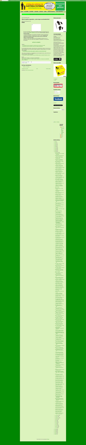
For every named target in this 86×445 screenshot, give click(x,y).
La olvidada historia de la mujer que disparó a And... (59, 339)
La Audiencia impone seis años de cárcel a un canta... (59, 376)
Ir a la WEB (26, 11)
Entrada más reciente (25, 68)
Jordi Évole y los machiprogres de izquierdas (59, 358)
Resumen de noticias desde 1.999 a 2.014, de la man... (59, 249)
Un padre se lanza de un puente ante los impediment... (59, 167)
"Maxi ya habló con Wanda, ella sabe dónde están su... (59, 384)
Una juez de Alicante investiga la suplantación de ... (59, 346)
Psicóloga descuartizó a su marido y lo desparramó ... (59, 386)
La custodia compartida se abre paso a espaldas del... (59, 177)
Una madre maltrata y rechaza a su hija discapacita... (59, 268)
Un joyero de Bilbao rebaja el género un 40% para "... (59, 253)
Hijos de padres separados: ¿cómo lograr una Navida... (59, 179)
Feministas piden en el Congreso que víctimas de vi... (59, 367)
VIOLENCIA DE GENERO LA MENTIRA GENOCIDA (59, 220)
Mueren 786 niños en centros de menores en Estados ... (59, 380)
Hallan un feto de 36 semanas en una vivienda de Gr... (59, 316)
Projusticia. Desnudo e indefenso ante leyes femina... (59, 198)
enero (56, 427)
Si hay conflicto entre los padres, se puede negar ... (59, 283)
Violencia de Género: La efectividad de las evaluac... (59, 405)
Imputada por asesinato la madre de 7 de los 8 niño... (59, 245)
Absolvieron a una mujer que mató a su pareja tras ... (59, 413)
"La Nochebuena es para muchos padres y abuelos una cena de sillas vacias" (34, 51)
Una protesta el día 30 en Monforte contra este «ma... (59, 196)
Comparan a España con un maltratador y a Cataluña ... (59, 335)
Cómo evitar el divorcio (58, 210)
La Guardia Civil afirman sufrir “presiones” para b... (59, 401)
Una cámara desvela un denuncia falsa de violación (59, 214)
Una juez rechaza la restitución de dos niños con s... (59, 203)
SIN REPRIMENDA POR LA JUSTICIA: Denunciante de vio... (59, 350)
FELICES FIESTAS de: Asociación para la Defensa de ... (59, 275)
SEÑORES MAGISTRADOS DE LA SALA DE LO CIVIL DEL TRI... (59, 201)
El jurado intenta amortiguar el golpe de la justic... (59, 394)
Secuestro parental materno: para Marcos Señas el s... (59, 324)
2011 (55, 431)
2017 (55, 147)
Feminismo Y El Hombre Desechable (58, 289)
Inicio (22, 11)
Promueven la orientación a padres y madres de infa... (59, 160)
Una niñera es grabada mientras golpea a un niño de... (59, 279)
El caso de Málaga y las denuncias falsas (58, 212)
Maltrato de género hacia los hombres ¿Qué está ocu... (59, 409)
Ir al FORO (31, 11)
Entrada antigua (48, 68)
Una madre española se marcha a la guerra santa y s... (59, 233)
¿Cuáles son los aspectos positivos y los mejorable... (59, 185)
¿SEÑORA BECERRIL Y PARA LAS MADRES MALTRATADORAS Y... (59, 222)
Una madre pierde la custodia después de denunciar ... (59, 241)
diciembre (56, 152)
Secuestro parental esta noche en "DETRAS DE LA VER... (59, 354)
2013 (55, 429)
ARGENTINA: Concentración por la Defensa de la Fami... (59, 270)
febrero (56, 426)
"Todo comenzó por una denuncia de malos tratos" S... (59, 225)
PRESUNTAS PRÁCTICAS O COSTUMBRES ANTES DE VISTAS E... (59, 399)
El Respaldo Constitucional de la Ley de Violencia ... (59, 237)
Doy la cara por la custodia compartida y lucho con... (59, 374)
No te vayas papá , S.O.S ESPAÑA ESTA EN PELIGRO (59, 299)
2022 (55, 141)
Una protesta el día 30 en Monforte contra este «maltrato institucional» (32, 46)
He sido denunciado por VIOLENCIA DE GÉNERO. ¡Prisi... (59, 343)
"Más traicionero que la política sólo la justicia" (59, 235)
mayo (56, 422)
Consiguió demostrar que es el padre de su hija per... (59, 183)
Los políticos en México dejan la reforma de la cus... (59, 390)
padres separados (32, 32)
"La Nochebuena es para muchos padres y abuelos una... (59, 261)
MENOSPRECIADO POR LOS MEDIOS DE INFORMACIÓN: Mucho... (59, 333)
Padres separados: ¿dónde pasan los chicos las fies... (59, 382)
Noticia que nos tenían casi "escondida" (59, 360)
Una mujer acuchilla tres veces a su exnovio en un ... (59, 314)
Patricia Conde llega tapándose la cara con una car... (59, 407)
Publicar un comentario (26, 66)
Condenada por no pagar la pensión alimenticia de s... (59, 239)
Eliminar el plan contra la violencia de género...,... (59, 411)
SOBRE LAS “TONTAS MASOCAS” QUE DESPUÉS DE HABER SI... (59, 363)
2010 (55, 432)
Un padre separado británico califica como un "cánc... (59, 322)
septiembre (57, 417)
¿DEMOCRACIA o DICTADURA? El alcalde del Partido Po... (59, 328)
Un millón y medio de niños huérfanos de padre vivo (59, 166)
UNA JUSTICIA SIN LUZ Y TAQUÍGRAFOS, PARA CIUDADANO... (58, 396)
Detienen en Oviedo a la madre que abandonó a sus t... (59, 247)
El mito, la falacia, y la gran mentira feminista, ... (59, 273)
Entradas (56, 91)
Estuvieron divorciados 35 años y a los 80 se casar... (59, 320)
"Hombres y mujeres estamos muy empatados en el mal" (59, 330)
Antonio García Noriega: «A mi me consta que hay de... (59, 297)
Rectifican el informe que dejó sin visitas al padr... (59, 194)
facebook (41, 11)
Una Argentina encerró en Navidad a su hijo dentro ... (59, 229)
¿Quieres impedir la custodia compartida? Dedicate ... (59, 259)
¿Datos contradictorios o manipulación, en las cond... (59, 308)
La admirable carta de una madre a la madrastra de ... (59, 403)
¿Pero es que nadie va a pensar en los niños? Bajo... (59, 173)
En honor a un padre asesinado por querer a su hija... (59, 251)
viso (61, 137)
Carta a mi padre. (57, 271)
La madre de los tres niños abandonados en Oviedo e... (59, 281)
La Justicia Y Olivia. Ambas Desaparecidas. (59, 158)
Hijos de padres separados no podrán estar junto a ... (59, 257)
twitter (45, 11)
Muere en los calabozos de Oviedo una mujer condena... (59, 348)
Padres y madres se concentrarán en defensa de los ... (59, 227)
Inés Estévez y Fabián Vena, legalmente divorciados (59, 318)
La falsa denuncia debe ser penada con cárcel (59, 388)
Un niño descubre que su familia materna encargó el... (59, 310)
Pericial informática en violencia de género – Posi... (59, 295)
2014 (55, 151)
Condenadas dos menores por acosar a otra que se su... (59, 156)
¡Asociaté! (36, 11)
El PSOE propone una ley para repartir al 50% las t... (59, 163)
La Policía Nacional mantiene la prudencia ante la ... (59, 365)
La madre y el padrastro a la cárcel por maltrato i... (59, 337)
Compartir (55, 102)
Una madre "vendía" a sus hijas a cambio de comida (59, 264)
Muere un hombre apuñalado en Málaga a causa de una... (59, 312)
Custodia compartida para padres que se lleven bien (59, 285)
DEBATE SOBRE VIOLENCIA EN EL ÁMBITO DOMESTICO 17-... (59, 372)
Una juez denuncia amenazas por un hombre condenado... (59, 341)
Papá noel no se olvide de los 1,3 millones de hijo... (59, 231)
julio (56, 420)
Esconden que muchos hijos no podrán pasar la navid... (59, 287)
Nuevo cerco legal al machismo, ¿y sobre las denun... (59, 216)
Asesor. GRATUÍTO (59, 11)
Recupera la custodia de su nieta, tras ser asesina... (59, 175)
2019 (55, 145)
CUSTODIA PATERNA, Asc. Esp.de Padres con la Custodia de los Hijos (62, 130)
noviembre (56, 415)
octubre (56, 416)
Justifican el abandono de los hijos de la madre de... (59, 181)
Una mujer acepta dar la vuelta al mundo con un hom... (59, 378)
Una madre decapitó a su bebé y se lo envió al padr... (59, 326)
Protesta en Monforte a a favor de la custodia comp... (59, 169)
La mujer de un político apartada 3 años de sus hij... (59, 303)
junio (56, 421)
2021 (55, 142)
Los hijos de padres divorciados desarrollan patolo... (59, 392)
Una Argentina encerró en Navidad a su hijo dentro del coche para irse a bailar (33, 45)
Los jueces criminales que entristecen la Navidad (58, 293)
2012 (55, 430)
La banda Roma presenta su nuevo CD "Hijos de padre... (59, 352)
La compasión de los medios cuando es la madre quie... (59, 243)
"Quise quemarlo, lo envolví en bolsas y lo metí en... (59, 266)
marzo (56, 425)
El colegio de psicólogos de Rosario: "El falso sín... (59, 171)
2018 (55, 146)
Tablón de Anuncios (51, 11)
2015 (55, 150)
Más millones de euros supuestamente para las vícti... (59, 306)
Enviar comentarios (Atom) (29, 70)
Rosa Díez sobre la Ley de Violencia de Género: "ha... (59, 218)
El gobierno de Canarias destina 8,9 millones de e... (59, 370)
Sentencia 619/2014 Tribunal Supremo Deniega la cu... (59, 277)
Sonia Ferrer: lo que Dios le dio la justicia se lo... (59, 255)
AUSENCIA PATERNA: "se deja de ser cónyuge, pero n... (59, 301)
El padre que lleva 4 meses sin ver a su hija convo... (59, 192)
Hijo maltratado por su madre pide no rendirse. (59, 162)
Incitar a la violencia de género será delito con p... (59, 205)
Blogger (48, 439)
